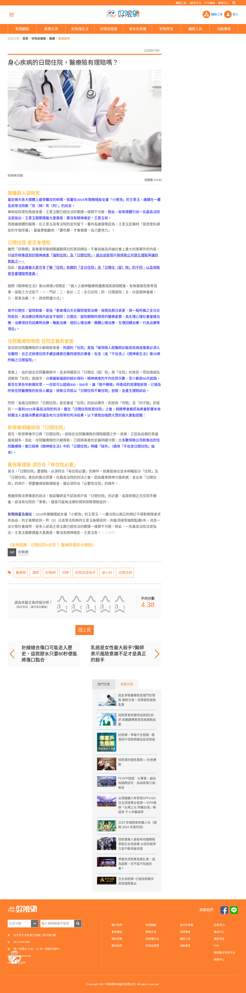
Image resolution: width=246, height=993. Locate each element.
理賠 (35, 573)
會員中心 (223, 2)
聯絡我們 (116, 945)
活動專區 (185, 945)
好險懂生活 (152, 938)
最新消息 (219, 938)
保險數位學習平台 (224, 952)
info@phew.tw (22, 955)
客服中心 (219, 959)
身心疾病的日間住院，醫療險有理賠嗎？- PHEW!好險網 (123, 14)
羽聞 (65, 573)
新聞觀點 (150, 924)
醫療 (52, 38)
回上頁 (84, 630)
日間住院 (125, 573)
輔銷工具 (181, 2)
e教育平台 (195, 2)
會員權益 (116, 931)
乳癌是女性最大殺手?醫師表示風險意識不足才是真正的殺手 (118, 653)
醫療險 (20, 573)
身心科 (106, 573)
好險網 (50, 573)
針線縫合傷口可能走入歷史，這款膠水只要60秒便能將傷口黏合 (49, 653)
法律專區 (185, 931)
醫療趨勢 (64, 38)
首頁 (25, 38)
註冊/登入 (219, 924)
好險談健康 (39, 38)
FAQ (216, 945)
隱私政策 (116, 938)
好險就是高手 (85, 573)
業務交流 (150, 931)
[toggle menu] (11, 14)
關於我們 (116, 924)
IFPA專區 (209, 2)
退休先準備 (186, 924)
